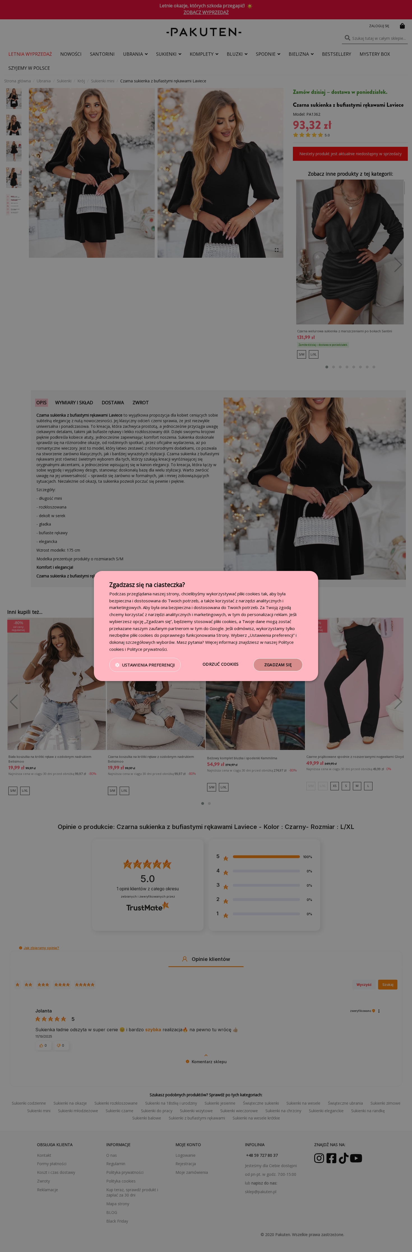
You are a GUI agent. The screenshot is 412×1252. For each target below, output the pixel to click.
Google (217, 628)
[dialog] (206, 626)
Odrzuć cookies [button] (221, 664)
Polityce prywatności (147, 649)
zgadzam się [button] (278, 664)
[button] (145, 665)
